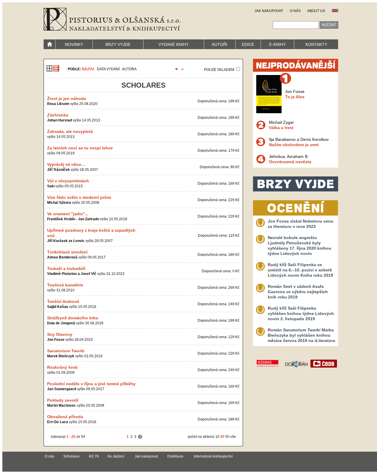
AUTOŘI (219, 44)
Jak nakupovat (146, 456)
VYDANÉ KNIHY (173, 44)
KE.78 (94, 456)
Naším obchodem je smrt (294, 144)
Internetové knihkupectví (213, 456)
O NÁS (295, 11)
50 (227, 437)
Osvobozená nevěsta (290, 161)
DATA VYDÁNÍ (108, 69)
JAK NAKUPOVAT (268, 11)
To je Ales (295, 96)
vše (233, 437)
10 (217, 437)
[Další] (140, 437)
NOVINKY (74, 44)
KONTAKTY (316, 44)
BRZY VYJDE (117, 44)
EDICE (248, 44)
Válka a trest (281, 127)
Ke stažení (116, 456)
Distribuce (175, 456)
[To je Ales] (269, 111)
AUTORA (129, 69)
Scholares (71, 456)
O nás (49, 456)
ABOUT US (316, 11)
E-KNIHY (277, 44)
